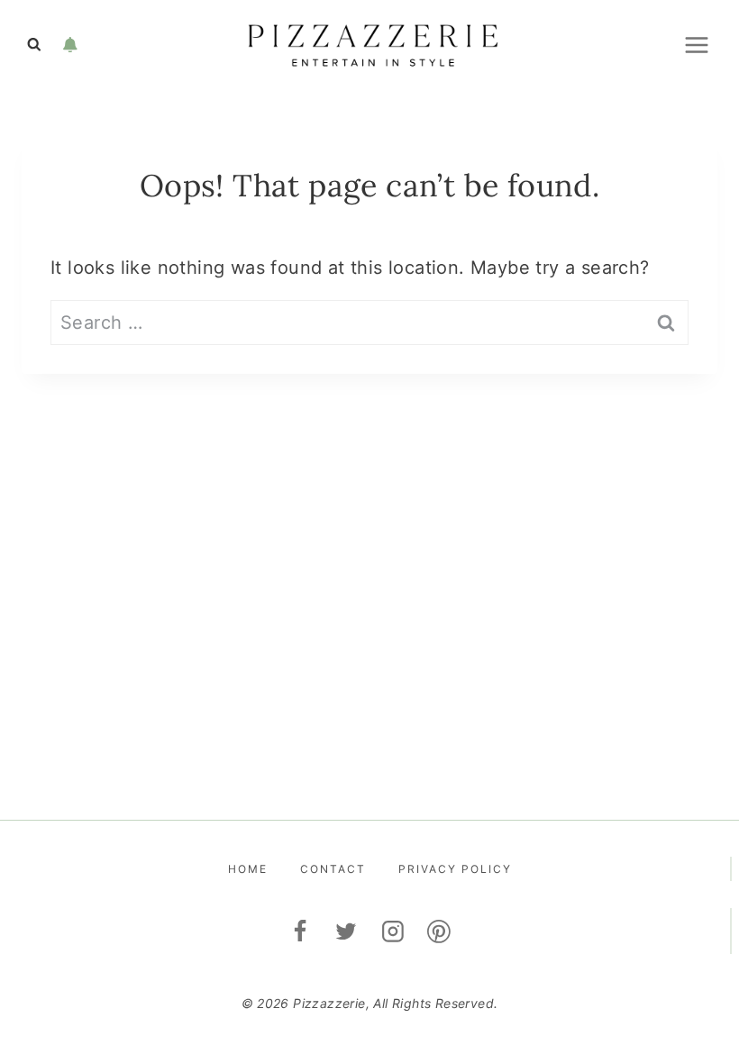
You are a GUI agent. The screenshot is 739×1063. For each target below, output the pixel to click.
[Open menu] (696, 44)
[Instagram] (393, 931)
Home (248, 869)
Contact (333, 869)
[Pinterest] (439, 931)
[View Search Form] (34, 45)
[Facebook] (300, 931)
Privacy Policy (455, 869)
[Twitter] (346, 931)
